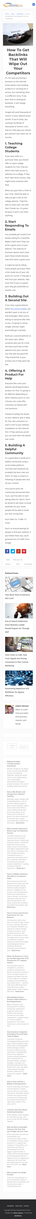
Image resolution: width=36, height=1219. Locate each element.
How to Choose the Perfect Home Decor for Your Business (17, 915)
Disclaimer (10, 1206)
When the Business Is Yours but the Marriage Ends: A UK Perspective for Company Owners (17, 959)
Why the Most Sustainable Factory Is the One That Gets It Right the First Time (17, 1129)
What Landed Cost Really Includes (16, 1173)
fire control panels (19, 309)
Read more (20, 823)
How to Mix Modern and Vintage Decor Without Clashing (16, 794)
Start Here (18, 1206)
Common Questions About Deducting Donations (17, 1111)
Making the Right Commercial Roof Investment (13, 763)
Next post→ (24, 747)
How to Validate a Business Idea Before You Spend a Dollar (17, 876)
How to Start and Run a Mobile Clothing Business (16, 1082)
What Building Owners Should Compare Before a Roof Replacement (17, 999)
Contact (26, 1206)
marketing (28, 564)
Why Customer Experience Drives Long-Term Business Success (17, 830)
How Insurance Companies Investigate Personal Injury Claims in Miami (17, 1034)
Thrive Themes (18, 1213)
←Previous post (12, 746)
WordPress (18, 1216)
